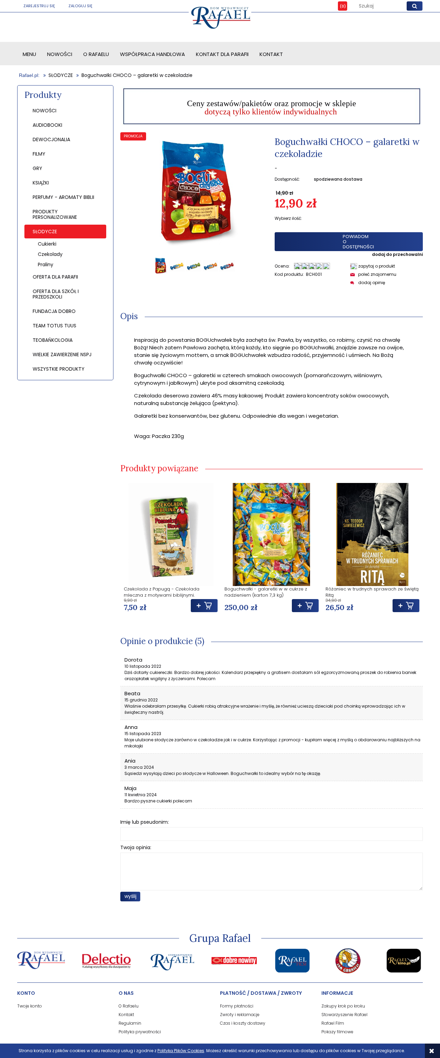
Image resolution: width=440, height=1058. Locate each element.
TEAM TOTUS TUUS (54, 325)
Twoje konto (29, 1006)
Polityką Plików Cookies (180, 1051)
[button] (372, 266)
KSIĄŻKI (41, 182)
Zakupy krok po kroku (343, 1006)
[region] (271, 106)
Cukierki (47, 243)
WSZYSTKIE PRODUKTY (59, 368)
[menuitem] (29, 54)
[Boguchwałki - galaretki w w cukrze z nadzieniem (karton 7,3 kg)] (271, 534)
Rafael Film (332, 1023)
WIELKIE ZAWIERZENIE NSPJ (62, 354)
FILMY (39, 153)
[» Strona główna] (30, 75)
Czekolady (50, 254)
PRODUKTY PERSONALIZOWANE (55, 214)
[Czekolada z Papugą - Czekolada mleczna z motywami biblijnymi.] (171, 534)
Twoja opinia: (135, 847)
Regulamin (130, 1023)
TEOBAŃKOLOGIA (53, 340)
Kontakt (126, 1014)
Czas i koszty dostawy (242, 1023)
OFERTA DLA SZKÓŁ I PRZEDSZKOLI (56, 294)
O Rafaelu (129, 1006)
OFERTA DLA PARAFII (55, 276)
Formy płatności (236, 1006)
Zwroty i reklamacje (240, 1014)
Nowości (44, 110)
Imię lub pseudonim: (144, 822)
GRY (37, 168)
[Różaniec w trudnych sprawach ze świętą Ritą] (372, 534)
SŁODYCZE (45, 231)
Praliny (45, 264)
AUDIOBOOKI (47, 125)
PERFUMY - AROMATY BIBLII (63, 197)
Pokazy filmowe (337, 1032)
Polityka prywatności (140, 1032)
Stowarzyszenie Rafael (344, 1014)
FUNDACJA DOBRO (54, 311)
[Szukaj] (414, 6)
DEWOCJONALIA (51, 139)
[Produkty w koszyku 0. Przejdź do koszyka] (337, 6)
